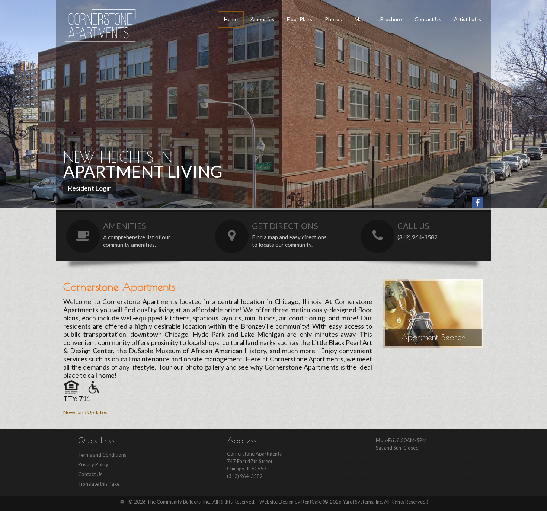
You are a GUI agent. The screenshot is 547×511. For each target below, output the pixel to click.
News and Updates (85, 412)
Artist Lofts (467, 19)
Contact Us (428, 19)
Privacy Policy (93, 464)
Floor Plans (299, 19)
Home (231, 19)
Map (360, 19)
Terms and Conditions (102, 455)
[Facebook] (477, 202)
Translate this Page (98, 484)
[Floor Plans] (433, 317)
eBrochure (389, 19)
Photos (333, 19)
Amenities (262, 19)
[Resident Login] (89, 188)
